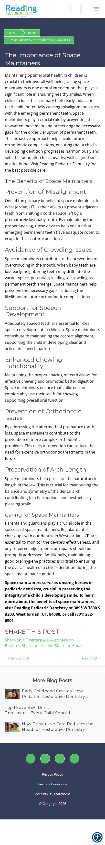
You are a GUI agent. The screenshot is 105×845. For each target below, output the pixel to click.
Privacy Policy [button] (52, 774)
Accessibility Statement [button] (52, 794)
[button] (96, 9)
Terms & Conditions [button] (52, 784)
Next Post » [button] (91, 658)
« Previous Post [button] (17, 658)
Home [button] (12, 33)
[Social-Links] (30, 758)
